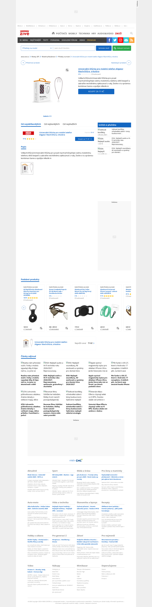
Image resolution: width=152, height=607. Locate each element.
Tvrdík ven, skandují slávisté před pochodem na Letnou (37, 581)
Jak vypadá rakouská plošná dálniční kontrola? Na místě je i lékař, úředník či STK (39, 524)
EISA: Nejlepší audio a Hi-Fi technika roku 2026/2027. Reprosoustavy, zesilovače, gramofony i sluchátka (53, 381)
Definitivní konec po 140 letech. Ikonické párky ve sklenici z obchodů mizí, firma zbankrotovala (87, 526)
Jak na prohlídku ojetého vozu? (61, 581)
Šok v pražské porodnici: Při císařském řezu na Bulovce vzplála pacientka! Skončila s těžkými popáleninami (88, 489)
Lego (78, 576)
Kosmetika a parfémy (83, 581)
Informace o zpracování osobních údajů (66, 603)
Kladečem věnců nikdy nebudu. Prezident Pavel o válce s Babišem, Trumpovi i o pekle (37, 485)
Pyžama (79, 578)
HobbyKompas (56, 583)
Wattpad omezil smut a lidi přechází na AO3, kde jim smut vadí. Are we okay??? (63, 549)
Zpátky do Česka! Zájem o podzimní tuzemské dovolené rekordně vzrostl (38, 549)
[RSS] (131, 40)
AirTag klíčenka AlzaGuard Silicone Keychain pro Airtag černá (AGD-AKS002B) (32, 292)
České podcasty (106, 571)
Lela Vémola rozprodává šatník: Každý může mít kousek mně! (88, 494)
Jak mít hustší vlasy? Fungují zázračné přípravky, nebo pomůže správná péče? (113, 545)
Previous (24, 308)
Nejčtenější (35, 40)
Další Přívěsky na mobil (30, 287)
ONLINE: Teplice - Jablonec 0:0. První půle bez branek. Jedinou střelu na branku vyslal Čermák (62, 492)
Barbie (79, 574)
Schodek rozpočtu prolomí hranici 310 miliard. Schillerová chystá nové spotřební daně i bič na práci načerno (88, 520)
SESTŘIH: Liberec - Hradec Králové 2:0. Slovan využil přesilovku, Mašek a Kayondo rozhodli (38, 576)
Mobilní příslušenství (49, 57)
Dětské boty (80, 585)
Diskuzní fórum (69, 40)
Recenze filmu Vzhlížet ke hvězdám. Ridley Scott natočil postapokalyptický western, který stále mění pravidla (53, 409)
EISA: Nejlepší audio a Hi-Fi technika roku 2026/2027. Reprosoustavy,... (121, 141)
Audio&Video (105, 33)
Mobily (72, 33)
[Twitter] (115, 40)
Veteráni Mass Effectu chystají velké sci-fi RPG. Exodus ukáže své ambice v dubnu (98, 407)
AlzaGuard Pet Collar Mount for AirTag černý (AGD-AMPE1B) (83, 291)
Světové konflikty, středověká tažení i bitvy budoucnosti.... (121, 131)
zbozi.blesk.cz (56, 578)
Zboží (118, 33)
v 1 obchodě (27, 329)
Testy (45, 40)
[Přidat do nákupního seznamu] (67, 70)
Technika (84, 33)
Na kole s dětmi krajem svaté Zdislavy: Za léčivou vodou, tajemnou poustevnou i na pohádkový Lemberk (112, 488)
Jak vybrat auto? (57, 592)
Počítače (61, 33)
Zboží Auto (55, 587)
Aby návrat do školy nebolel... (110, 484)
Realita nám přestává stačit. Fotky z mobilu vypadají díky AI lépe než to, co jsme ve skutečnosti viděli (30, 379)
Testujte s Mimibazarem (83, 569)
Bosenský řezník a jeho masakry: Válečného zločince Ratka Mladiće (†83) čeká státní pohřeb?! (88, 484)
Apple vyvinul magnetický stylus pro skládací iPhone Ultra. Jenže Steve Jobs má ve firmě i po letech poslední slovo (98, 381)
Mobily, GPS (35, 57)
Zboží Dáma (55, 576)
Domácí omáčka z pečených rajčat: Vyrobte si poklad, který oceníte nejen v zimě (113, 526)
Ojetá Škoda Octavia (58, 590)
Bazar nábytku (81, 590)
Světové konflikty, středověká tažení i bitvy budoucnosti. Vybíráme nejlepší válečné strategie (74, 408)
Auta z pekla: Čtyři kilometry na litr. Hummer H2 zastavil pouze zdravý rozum (38, 513)
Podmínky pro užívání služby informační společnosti (108, 601)
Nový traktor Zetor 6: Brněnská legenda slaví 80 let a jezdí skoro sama (113, 549)
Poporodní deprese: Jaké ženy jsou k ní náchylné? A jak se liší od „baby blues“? (88, 557)
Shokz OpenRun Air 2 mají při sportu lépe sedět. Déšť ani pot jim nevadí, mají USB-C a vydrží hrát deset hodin (62, 526)
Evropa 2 (104, 578)
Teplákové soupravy (82, 583)
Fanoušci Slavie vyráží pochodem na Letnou (38, 585)
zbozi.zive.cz (25, 57)
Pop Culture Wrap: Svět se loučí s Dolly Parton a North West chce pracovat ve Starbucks (63, 554)
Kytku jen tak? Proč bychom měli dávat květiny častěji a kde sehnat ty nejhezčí (63, 545)
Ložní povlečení (81, 587)
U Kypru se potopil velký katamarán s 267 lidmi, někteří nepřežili (38, 481)
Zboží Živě (55, 571)
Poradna (54, 40)
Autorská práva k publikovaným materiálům (79, 601)
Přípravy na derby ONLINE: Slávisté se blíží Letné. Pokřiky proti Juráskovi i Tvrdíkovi (63, 487)
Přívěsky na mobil (64, 57)
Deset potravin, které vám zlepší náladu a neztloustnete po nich (88, 553)
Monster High (81, 571)
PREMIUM (91, 40)
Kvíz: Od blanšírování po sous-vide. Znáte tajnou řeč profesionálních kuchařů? (112, 521)
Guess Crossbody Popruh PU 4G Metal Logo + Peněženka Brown (58, 291)
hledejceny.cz (56, 569)
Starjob (104, 569)
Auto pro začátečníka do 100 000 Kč (62, 585)
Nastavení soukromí (91, 603)
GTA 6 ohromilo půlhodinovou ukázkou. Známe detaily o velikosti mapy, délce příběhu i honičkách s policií (31, 409)
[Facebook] (109, 40)
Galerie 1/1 (47, 116)
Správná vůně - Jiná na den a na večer (112, 482)
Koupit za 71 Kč (96, 91)
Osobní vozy (56, 574)
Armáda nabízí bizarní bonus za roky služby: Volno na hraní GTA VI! (38, 490)
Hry (93, 33)
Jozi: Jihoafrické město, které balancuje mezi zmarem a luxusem (39, 545)
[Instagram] (120, 40)
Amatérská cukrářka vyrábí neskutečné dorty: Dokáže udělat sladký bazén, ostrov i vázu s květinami (113, 515)
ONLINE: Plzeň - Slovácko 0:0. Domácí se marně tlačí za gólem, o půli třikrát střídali (63, 481)
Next (128, 308)
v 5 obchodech (54, 329)
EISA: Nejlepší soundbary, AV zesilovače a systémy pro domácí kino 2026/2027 (75, 379)
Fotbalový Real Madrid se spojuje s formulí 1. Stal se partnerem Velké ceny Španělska (39, 518)
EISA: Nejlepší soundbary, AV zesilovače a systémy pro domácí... (121, 150)
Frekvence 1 (105, 576)
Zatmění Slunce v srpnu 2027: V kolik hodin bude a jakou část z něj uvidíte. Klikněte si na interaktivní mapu (63, 521)
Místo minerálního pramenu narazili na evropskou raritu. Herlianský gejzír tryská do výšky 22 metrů (39, 554)
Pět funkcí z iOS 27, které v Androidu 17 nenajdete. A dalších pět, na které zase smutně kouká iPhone (120, 379)
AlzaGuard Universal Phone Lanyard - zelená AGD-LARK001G (108, 291)
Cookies (81, 603)
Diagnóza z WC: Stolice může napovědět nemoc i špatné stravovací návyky (87, 548)
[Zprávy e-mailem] (126, 40)
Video (82, 40)
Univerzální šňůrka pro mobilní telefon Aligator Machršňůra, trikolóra (100, 70)
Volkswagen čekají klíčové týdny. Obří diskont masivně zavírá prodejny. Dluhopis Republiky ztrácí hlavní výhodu (88, 514)
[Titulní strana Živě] (53, 33)
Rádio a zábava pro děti (108, 574)
